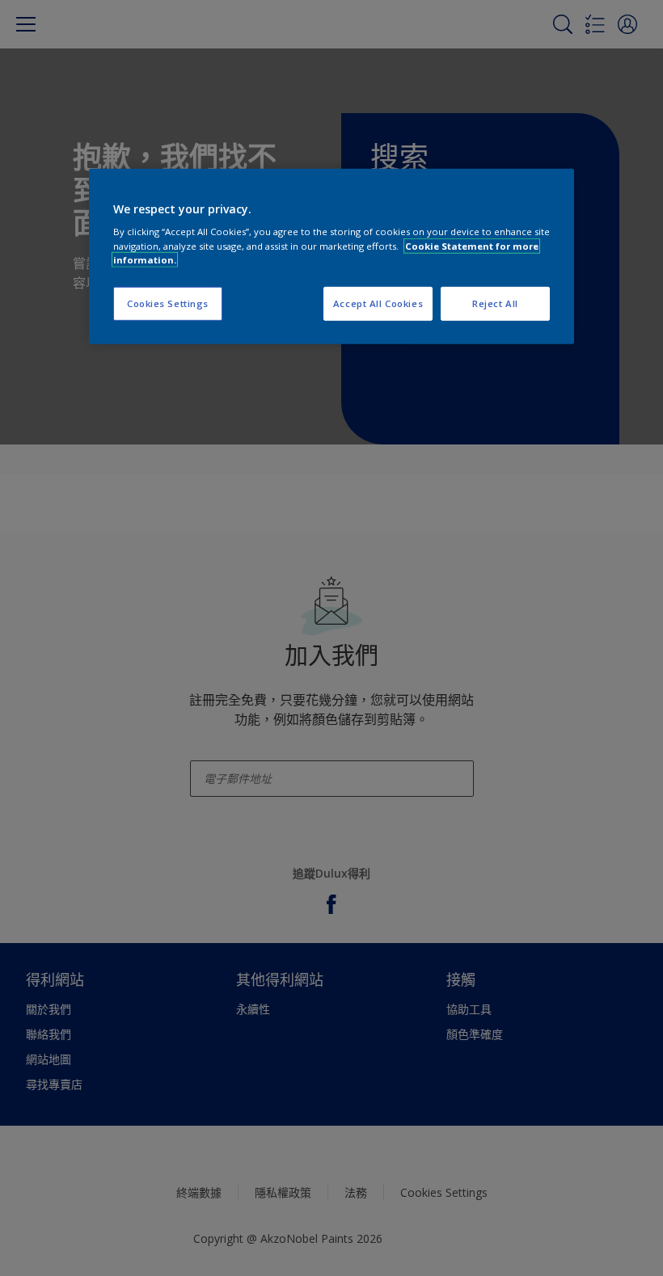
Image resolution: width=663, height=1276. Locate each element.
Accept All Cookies (378, 303)
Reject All (495, 303)
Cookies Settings (168, 303)
